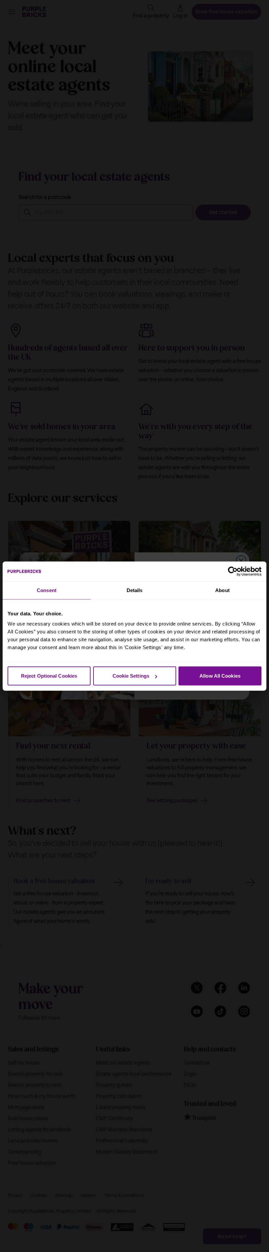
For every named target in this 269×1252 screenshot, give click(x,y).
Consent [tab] (46, 590)
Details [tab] (135, 590)
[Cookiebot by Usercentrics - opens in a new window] (232, 571)
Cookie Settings (131, 676)
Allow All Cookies (219, 676)
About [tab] (222, 590)
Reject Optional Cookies (49, 676)
